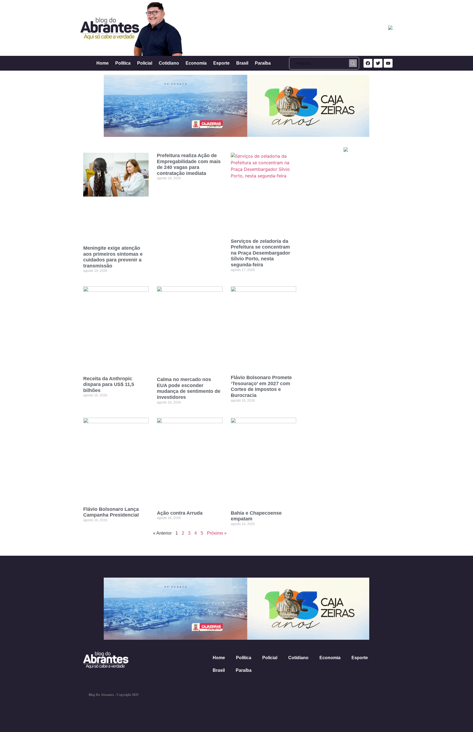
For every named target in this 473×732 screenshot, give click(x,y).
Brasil (242, 63)
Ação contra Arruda (180, 513)
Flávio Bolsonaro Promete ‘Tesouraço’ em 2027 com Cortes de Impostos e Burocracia (261, 386)
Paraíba (263, 63)
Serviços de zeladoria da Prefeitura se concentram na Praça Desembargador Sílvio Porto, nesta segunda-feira (260, 252)
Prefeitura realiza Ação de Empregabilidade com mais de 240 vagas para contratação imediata (189, 164)
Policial (144, 63)
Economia (196, 63)
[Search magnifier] (353, 63)
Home (102, 63)
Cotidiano (169, 63)
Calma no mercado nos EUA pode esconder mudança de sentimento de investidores (188, 388)
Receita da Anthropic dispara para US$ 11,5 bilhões (108, 384)
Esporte (221, 63)
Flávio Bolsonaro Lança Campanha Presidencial (111, 512)
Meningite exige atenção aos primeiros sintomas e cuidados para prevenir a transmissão (113, 257)
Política (123, 63)
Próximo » (217, 533)
